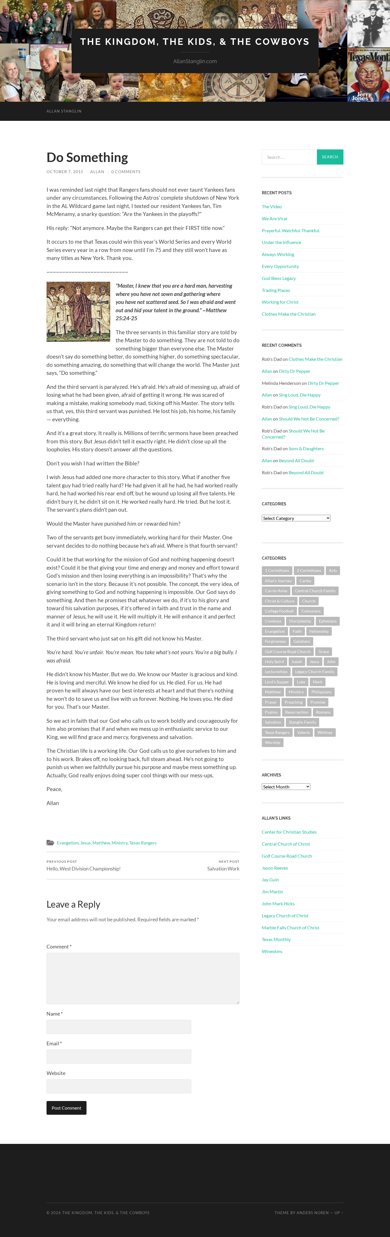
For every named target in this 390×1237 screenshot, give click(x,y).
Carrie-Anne (276, 590)
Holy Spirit (274, 661)
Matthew (101, 842)
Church (308, 601)
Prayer (271, 702)
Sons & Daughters (306, 448)
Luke (301, 681)
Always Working (278, 254)
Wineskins (272, 951)
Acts (333, 570)
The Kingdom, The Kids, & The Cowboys (195, 41)
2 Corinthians (309, 570)
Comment (59, 946)
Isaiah (297, 661)
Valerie (303, 732)
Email (54, 1043)
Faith (297, 631)
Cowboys (273, 620)
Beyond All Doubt (296, 460)
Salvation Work (223, 865)
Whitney (325, 732)
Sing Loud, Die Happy (300, 394)
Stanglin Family (302, 722)
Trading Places (276, 290)
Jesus (85, 842)
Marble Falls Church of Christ (290, 927)
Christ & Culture (279, 601)
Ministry (120, 842)
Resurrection (296, 712)
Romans (323, 712)
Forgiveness (275, 641)
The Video (272, 206)
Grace (323, 651)
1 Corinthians (277, 570)
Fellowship (319, 631)
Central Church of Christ (286, 843)
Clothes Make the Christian (289, 314)
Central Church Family (315, 590)
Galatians (301, 641)
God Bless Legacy (279, 278)
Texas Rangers (143, 842)
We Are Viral (274, 218)
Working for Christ (280, 302)
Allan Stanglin (64, 111)
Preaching (294, 702)
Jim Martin (272, 891)
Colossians (311, 611)
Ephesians (328, 620)
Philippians (321, 691)
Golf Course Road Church (288, 651)
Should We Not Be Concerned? (309, 418)
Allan (97, 171)
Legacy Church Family (314, 671)
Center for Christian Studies (289, 831)
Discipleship (300, 620)
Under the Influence (281, 242)
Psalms (271, 712)
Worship (272, 742)
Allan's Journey (278, 580)
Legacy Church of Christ (285, 915)
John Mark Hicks (278, 903)
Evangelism (68, 842)
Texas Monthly (276, 939)
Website (56, 1073)
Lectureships (276, 671)
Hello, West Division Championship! (84, 865)
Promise (317, 702)
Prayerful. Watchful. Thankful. (291, 230)
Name (55, 1013)
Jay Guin (270, 879)
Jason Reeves (275, 867)
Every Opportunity (280, 266)
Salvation (273, 722)
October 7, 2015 (65, 171)
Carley (305, 580)
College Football (279, 611)
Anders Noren (313, 1212)
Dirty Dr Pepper (294, 371)
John (331, 661)
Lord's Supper (277, 681)
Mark (317, 681)
